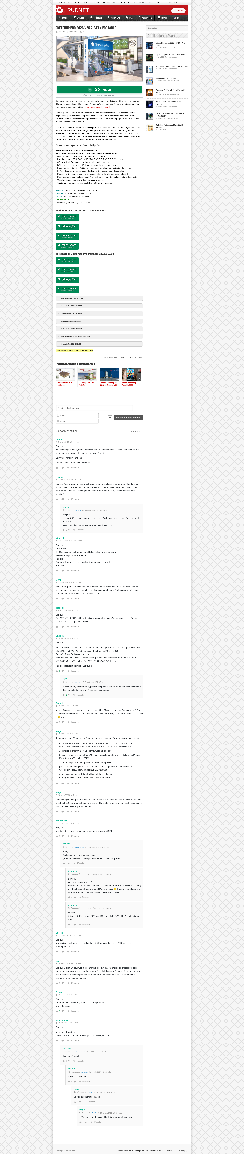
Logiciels (60, 2)
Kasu (94, 1113)
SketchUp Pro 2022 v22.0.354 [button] (71, 329)
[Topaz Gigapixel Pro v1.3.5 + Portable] (150, 61)
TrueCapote (80, 1052)
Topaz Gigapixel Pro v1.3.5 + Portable (170, 55)
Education (172, 2)
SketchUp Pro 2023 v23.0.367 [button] (71, 321)
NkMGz (78, 510)
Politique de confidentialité (145, 1151)
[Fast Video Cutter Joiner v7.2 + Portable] (150, 73)
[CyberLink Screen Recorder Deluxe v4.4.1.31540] (150, 120)
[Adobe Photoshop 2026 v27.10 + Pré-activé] (150, 49)
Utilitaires (87, 2)
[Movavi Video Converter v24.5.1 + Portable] (150, 108)
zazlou (89, 1092)
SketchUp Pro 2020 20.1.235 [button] (71, 344)
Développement (156, 2)
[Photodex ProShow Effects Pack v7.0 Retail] (150, 96)
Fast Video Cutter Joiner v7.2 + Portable (172, 67)
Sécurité (142, 2)
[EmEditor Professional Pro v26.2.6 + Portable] (150, 131)
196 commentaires (171, 48)
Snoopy (78, 682)
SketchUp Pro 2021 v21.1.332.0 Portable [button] (75, 336)
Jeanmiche (79, 847)
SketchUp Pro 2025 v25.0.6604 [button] (72, 298)
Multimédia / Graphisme (105, 2)
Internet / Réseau (127, 2)
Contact (168, 1151)
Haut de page (183, 1151)
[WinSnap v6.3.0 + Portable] (150, 84)
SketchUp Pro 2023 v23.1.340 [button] (71, 313)
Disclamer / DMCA (126, 1151)
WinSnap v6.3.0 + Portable (166, 78)
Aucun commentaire (172, 80)
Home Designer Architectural (97, 107)
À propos (161, 1151)
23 (83, 32)
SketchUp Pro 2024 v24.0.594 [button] (71, 306)
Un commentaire (171, 57)
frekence (84, 1072)
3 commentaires (170, 130)
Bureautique (73, 2)
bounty (83, 874)
